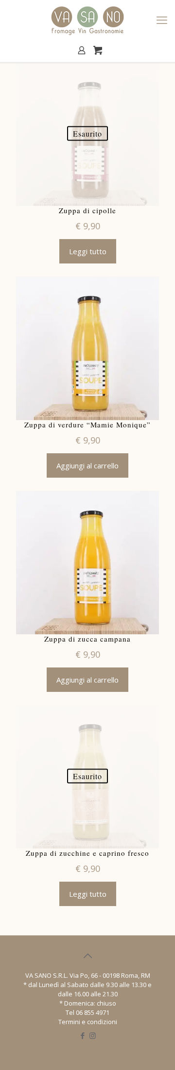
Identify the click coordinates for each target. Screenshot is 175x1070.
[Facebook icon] (82, 1035)
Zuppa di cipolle (87, 210)
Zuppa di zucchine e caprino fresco (87, 853)
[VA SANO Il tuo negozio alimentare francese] (87, 19)
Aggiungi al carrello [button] (87, 465)
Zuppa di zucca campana (87, 639)
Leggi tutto (87, 251)
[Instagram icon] (92, 1035)
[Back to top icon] (87, 956)
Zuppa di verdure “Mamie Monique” (87, 424)
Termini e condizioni (87, 1021)
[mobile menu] (162, 19)
